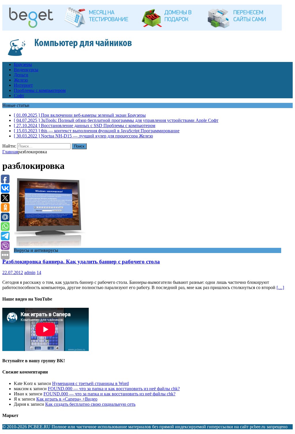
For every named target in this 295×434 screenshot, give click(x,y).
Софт (19, 95)
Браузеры (23, 64)
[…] (280, 287)
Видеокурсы (26, 69)
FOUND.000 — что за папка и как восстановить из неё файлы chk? (114, 388)
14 (39, 272)
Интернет (23, 85)
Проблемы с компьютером (40, 90)
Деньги (21, 74)
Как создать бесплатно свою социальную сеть (90, 404)
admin (29, 272)
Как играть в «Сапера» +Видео (66, 399)
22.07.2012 (12, 272)
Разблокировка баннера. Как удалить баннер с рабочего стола (81, 261)
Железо (21, 80)
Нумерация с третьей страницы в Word (90, 383)
